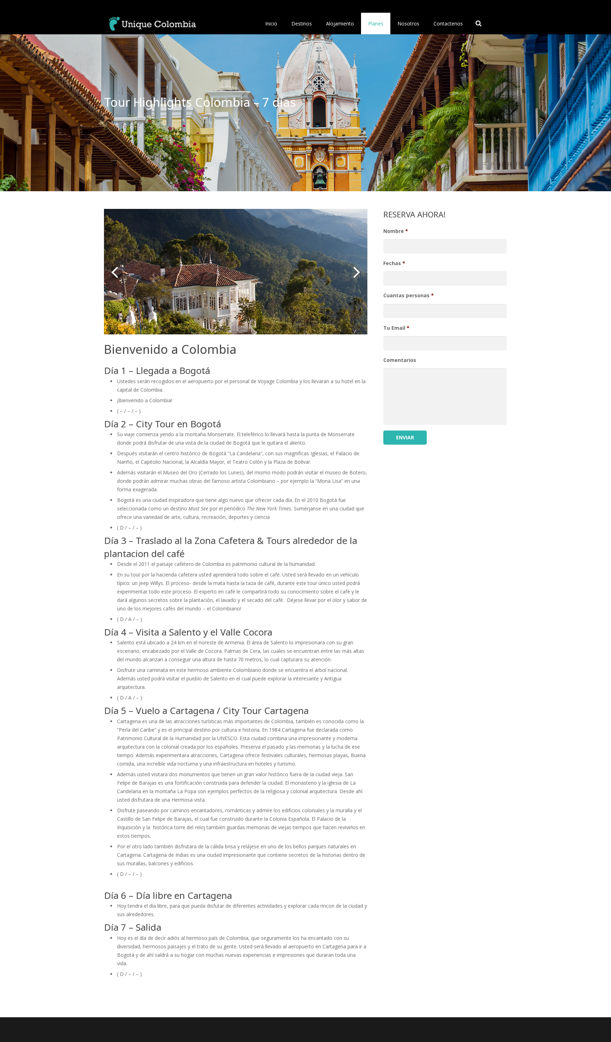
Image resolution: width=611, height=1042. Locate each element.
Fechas (394, 263)
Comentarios (399, 360)
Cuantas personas (408, 295)
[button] (114, 271)
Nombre (395, 231)
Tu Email (396, 328)
